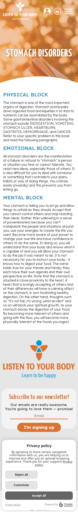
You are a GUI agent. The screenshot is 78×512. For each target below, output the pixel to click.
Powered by (51, 504)
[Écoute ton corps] (20, 11)
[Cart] (57, 11)
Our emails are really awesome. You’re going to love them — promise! (39, 407)
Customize (21, 485)
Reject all (21, 475)
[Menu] (68, 11)
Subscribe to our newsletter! (39, 397)
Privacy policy (13, 504)
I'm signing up (39, 427)
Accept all (39, 495)
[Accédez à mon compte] (49, 11)
